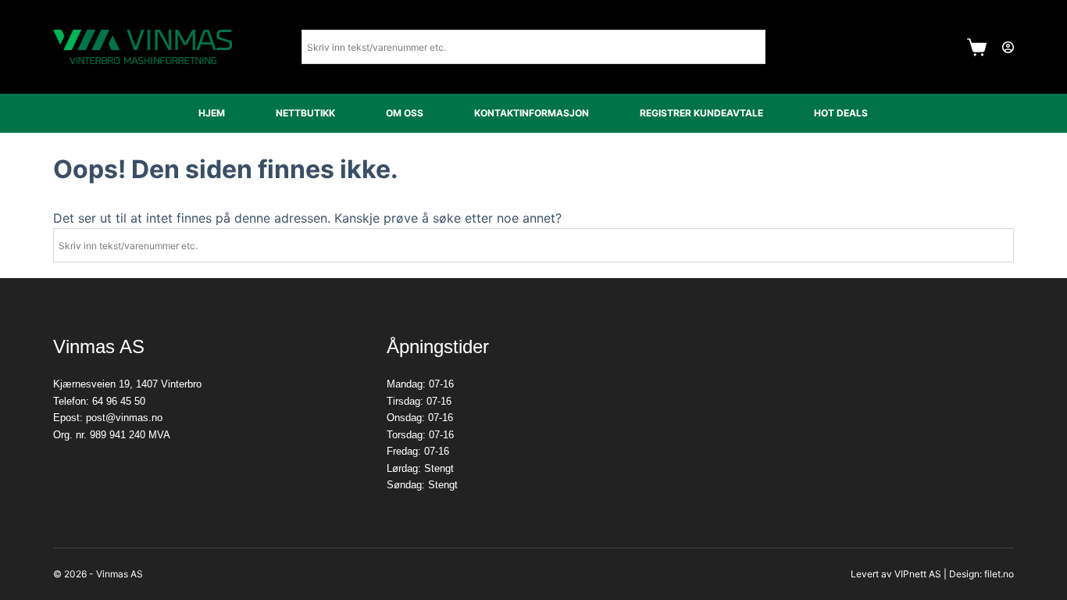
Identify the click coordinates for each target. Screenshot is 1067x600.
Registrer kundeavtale (701, 113)
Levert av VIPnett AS (896, 574)
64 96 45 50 (118, 401)
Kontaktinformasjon (531, 113)
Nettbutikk (305, 113)
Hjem (211, 113)
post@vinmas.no (124, 417)
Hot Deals (841, 113)
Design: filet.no (981, 574)
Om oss (404, 113)
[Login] (1008, 47)
